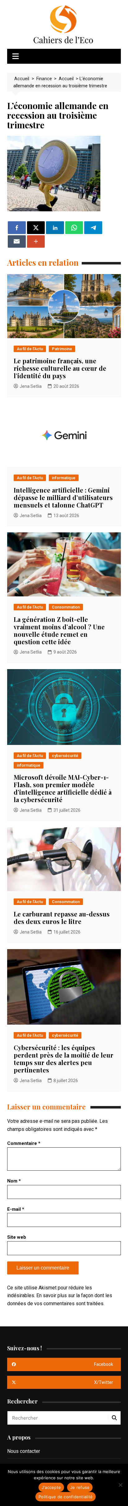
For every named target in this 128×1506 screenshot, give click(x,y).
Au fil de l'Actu (30, 349)
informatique (63, 477)
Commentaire (23, 1143)
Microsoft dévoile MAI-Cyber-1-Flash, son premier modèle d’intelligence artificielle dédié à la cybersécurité (63, 788)
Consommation (66, 607)
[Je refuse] (120, 1485)
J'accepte (51, 1487)
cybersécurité (65, 755)
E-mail (15, 1209)
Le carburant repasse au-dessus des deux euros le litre (62, 917)
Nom (14, 1181)
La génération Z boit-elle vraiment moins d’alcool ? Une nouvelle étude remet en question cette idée (59, 630)
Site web (16, 1237)
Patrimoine (62, 349)
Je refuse (79, 1487)
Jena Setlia (31, 386)
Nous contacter (23, 1451)
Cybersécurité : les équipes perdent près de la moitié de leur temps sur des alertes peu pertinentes (63, 1058)
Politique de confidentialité (66, 1496)
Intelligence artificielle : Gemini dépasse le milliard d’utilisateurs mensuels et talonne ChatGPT (63, 497)
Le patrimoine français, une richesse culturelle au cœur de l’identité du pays (60, 368)
